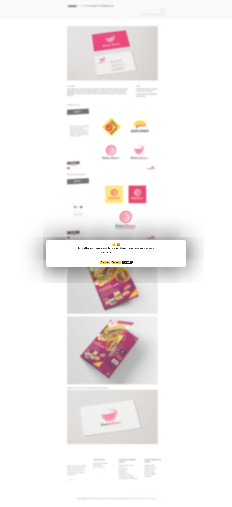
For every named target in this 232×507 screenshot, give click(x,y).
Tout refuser (116, 262)
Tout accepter (105, 262)
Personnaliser (127, 262)
